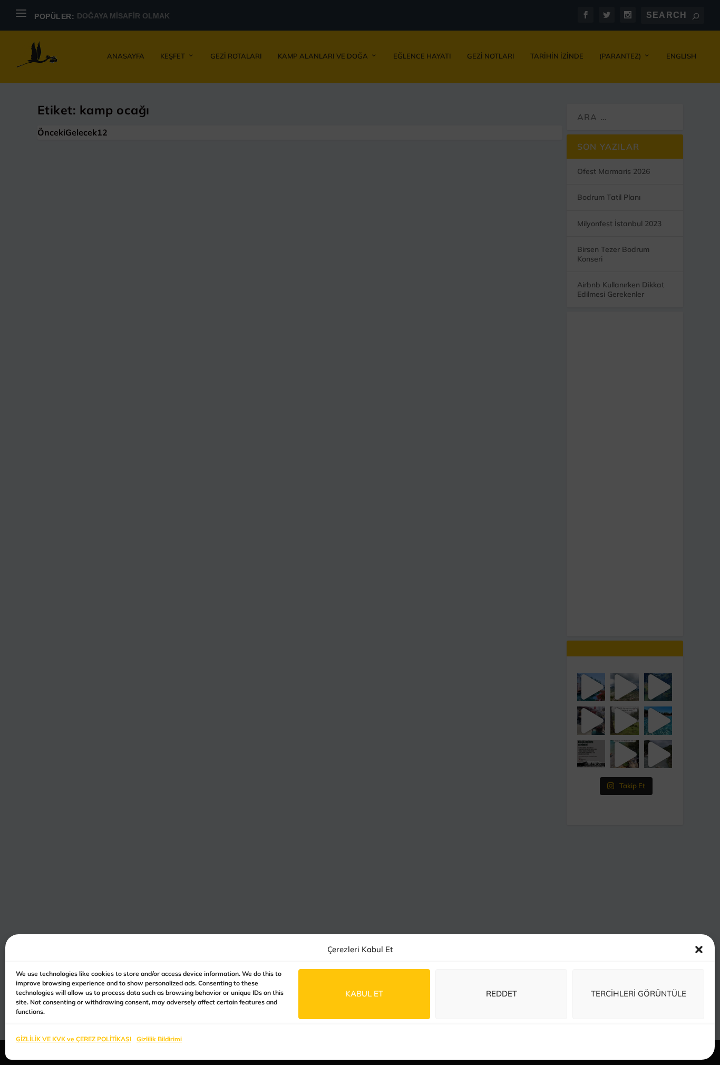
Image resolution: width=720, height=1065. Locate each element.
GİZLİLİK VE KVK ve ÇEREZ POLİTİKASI (73, 1039)
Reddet (501, 994)
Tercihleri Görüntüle (638, 994)
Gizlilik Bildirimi (159, 1039)
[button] (699, 949)
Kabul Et (364, 994)
